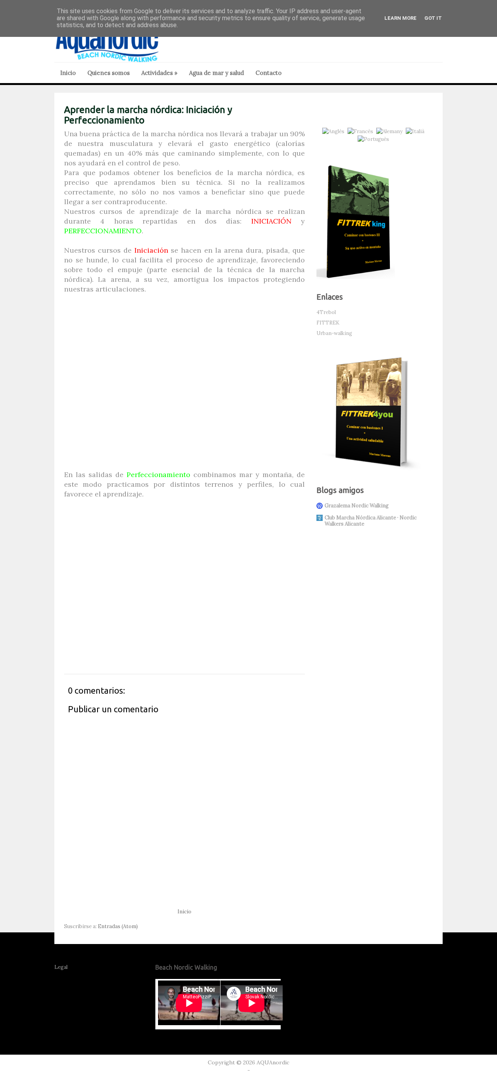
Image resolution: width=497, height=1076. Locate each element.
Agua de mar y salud (216, 72)
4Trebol (326, 312)
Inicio (68, 72)
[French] (362, 131)
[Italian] (416, 131)
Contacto (268, 72)
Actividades (159, 72)
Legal (61, 967)
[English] (335, 131)
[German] (391, 131)
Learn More (400, 18)
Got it (433, 18)
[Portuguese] (375, 139)
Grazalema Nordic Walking (357, 505)
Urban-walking (334, 333)
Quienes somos (108, 72)
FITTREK (327, 322)
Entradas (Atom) (118, 926)
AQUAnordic (273, 1062)
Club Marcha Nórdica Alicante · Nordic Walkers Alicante (371, 520)
